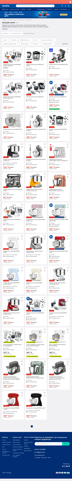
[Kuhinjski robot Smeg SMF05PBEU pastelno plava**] (13, 280)
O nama (4, 440)
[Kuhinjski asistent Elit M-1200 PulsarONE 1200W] (13, 186)
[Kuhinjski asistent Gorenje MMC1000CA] (59, 62)
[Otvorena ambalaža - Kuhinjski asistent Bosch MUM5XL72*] (13, 342)
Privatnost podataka (18, 447)
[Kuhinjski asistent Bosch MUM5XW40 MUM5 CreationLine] (13, 62)
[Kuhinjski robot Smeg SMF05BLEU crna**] (36, 405)
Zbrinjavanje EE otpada (18, 453)
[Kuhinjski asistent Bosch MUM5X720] (59, 95)
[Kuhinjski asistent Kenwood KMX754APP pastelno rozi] (36, 217)
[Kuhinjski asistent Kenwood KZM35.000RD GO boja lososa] (59, 186)
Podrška (26, 446)
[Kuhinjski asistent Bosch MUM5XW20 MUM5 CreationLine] (13, 95)
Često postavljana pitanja (28, 443)
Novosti (4, 449)
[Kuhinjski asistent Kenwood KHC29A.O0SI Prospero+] (36, 126)
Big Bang (12, 71)
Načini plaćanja (16, 440)
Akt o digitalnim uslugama (16, 456)
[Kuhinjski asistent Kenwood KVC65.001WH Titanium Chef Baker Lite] (59, 156)
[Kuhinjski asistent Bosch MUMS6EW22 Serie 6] (36, 311)
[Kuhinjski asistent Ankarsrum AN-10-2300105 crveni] (13, 311)
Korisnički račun (6, 455)
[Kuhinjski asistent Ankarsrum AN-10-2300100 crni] (13, 156)
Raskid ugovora (28, 450)
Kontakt (26, 440)
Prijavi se (65, 443)
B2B (3, 447)
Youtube (67, 466)
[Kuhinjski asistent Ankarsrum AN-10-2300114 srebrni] (36, 249)
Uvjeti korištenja (17, 444)
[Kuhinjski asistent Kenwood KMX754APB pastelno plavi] (59, 217)
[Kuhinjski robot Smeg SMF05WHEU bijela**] (13, 249)
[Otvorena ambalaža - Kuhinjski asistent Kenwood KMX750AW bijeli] (36, 342)
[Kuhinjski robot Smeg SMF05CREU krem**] (36, 280)
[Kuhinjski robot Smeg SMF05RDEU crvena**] (13, 405)
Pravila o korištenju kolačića (17, 450)
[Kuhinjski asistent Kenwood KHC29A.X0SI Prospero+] (36, 156)
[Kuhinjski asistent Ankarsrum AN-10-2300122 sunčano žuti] (36, 186)
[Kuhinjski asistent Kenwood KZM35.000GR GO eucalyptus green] (36, 375)
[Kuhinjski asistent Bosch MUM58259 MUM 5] (13, 217)
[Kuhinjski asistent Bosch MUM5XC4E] (36, 95)
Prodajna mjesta (6, 444)
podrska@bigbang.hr (40, 455)
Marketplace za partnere (6, 452)
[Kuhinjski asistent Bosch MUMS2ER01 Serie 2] (59, 311)
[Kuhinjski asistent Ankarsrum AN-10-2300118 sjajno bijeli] (59, 280)
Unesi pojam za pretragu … (28, 5)
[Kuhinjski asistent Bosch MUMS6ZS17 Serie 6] (36, 62)
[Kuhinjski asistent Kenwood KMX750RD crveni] (59, 249)
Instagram (65, 466)
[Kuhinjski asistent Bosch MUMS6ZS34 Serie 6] (59, 126)
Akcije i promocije (6, 442)
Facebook (62, 466)
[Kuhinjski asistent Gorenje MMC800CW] (13, 126)
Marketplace (27, 448)
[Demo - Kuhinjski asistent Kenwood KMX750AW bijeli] (59, 342)
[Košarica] (68, 6)
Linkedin (69, 466)
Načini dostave (16, 442)
